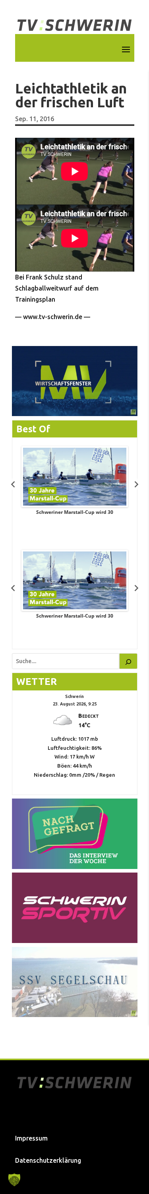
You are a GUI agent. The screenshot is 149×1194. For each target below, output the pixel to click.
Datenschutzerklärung (48, 1160)
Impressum (31, 1138)
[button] (14, 1179)
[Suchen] (128, 661)
